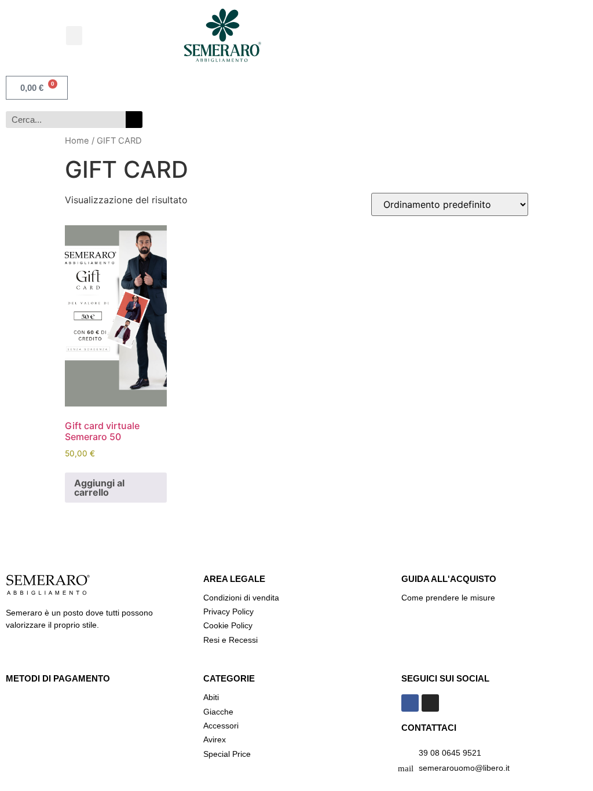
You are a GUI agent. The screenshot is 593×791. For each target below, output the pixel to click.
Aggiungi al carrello (99, 487)
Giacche (218, 711)
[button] (74, 35)
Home (77, 141)
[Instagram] (430, 703)
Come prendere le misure (448, 597)
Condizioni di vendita (241, 597)
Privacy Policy (229, 611)
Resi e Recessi (230, 639)
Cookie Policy (227, 625)
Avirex (214, 739)
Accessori (221, 725)
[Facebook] (410, 703)
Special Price (227, 754)
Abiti (211, 697)
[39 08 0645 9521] (405, 753)
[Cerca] (134, 119)
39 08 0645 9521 (450, 752)
